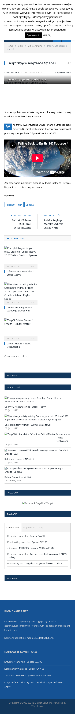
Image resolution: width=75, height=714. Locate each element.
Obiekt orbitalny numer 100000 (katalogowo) (19, 309)
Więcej (47, 35)
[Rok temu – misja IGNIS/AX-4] (37, 453)
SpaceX (30, 204)
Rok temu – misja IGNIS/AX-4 (19, 458)
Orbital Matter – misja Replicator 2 (19, 345)
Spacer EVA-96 (37, 536)
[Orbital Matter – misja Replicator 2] (21, 329)
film (20, 204)
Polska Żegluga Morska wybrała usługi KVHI (53, 224)
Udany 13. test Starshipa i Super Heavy (20, 273)
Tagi (41, 527)
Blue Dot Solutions (43, 637)
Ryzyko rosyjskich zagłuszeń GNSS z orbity (39, 563)
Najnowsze (29, 527)
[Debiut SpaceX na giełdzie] (37, 471)
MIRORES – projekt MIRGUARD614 (36, 548)
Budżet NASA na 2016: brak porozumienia (21, 224)
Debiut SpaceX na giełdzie (18, 477)
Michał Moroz (14, 72)
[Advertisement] (39, 97)
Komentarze (13, 527)
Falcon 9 (10, 204)
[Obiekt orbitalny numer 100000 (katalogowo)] (21, 293)
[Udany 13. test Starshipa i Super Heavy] (21, 257)
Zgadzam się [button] (33, 35)
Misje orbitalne (63, 72)
